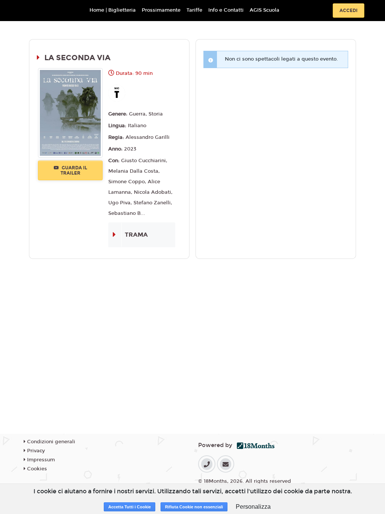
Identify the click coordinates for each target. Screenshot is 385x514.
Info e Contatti (226, 10)
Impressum (40, 460)
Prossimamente (161, 10)
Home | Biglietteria (112, 10)
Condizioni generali (50, 442)
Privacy (35, 451)
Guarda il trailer (74, 170)
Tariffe (194, 10)
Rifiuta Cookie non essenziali (194, 507)
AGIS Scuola (264, 10)
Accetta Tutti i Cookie (129, 507)
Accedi (349, 10)
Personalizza (253, 506)
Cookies (36, 469)
